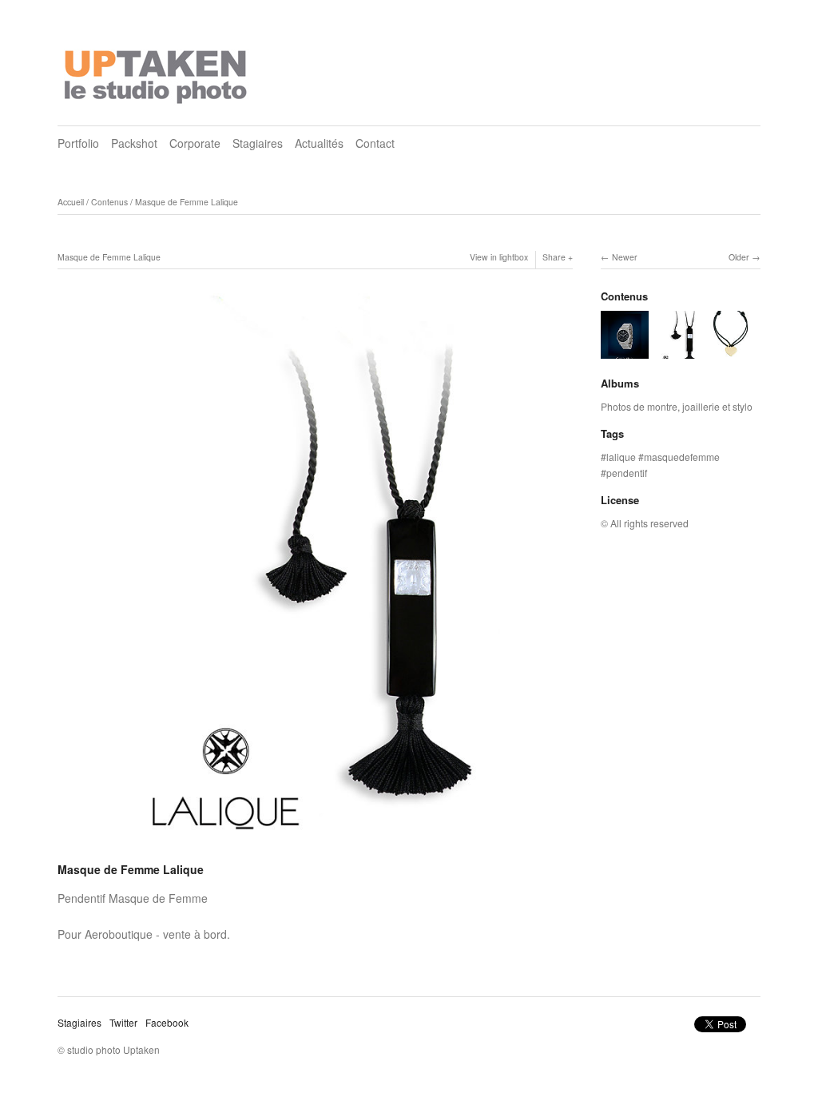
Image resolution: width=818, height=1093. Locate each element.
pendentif (626, 472)
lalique (621, 456)
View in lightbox (499, 257)
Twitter (123, 1022)
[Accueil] (157, 72)
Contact (375, 143)
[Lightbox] (315, 849)
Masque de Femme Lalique (186, 202)
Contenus (109, 202)
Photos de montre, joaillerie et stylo (676, 406)
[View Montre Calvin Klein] (625, 351)
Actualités (319, 143)
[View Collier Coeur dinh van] (730, 351)
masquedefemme (682, 456)
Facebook (167, 1022)
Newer (624, 257)
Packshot (134, 143)
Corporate (194, 143)
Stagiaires (257, 143)
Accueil (71, 202)
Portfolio (78, 143)
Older (739, 257)
